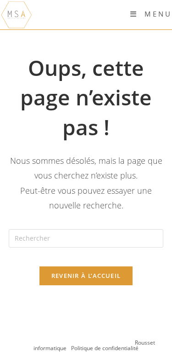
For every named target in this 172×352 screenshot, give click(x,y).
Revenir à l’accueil (86, 275)
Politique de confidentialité (105, 348)
